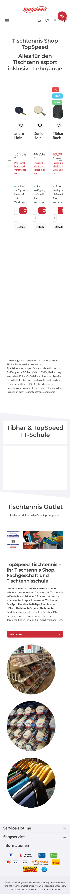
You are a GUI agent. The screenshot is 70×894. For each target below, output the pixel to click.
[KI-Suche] (62, 16)
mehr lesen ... (16, 634)
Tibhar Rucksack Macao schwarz (58, 135)
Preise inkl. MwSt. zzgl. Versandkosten (20, 167)
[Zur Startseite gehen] (35, 9)
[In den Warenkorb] (61, 210)
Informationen (16, 845)
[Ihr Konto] (55, 20)
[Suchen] (39, 20)
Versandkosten (57, 882)
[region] (35, 160)
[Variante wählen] (23, 210)
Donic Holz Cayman (39, 135)
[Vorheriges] (9, 160)
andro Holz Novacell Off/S (19, 135)
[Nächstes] (60, 160)
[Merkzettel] (47, 20)
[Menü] (7, 20)
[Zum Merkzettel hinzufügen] (21, 125)
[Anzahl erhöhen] (16, 218)
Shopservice (14, 836)
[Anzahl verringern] (16, 210)
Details (20, 226)
